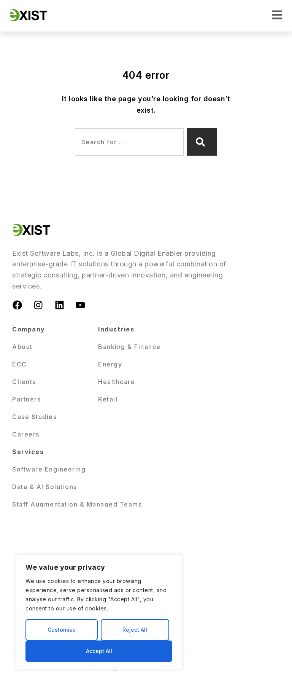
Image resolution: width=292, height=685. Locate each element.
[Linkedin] (59, 305)
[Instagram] (38, 305)
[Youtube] (80, 305)
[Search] (202, 142)
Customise (62, 629)
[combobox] (129, 142)
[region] (98, 612)
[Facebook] (17, 305)
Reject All (134, 629)
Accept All (99, 651)
